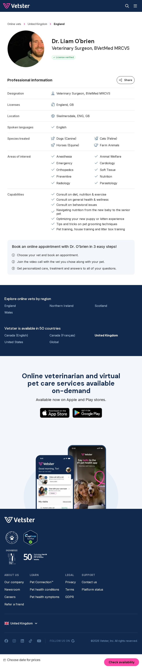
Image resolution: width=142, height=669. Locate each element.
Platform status (92, 589)
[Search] (127, 6)
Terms (69, 589)
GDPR (69, 597)
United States (13, 342)
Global (54, 342)
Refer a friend (14, 604)
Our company (14, 582)
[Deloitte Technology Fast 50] (35, 557)
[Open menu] (135, 6)
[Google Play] (87, 413)
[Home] (16, 6)
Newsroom (12, 589)
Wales (8, 312)
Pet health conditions (44, 589)
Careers (10, 597)
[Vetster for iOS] (55, 413)
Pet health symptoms (44, 597)
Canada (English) (16, 335)
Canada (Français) (62, 335)
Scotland (101, 306)
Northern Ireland (61, 306)
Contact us (89, 582)
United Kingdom (106, 335)
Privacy (70, 582)
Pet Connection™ (41, 582)
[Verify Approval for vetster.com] (30, 537)
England (10, 306)
